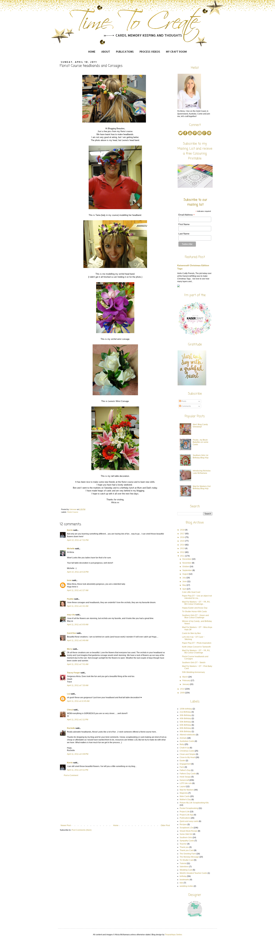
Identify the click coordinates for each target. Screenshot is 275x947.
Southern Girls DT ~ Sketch (193, 662)
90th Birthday (185, 731)
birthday (183, 876)
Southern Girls (186, 837)
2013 (182, 548)
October (186, 566)
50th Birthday (185, 722)
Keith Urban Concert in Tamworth (196, 647)
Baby (182, 744)
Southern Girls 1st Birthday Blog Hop (200, 456)
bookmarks (184, 880)
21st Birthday (185, 712)
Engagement (185, 764)
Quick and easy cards (189, 821)
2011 (182, 556)
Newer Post (66, 825)
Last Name (183, 233)
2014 (182, 545)
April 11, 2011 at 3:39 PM (77, 754)
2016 (182, 537)
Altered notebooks (187, 735)
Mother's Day (185, 799)
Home (91, 51)
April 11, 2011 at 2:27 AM (77, 590)
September (187, 570)
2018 (182, 530)
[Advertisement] (115, 800)
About (105, 51)
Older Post (165, 825)
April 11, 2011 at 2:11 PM (77, 719)
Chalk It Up (184, 748)
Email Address (186, 214)
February (186, 680)
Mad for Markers (187, 790)
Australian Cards (187, 741)
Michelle (70, 548)
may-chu (71, 615)
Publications (125, 51)
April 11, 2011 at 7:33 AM (77, 685)
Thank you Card (187, 850)
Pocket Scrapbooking (189, 808)
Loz (68, 694)
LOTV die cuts (186, 783)
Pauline (70, 599)
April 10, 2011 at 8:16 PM (77, 572)
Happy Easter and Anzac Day (194, 608)
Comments (186, 406)
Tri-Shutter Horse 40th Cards (194, 611)
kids (181, 883)
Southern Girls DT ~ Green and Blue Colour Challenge (195, 616)
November (187, 563)
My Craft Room (176, 51)
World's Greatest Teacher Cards (193, 873)
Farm (182, 767)
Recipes (183, 824)
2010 (182, 689)
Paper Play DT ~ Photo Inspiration (196, 643)
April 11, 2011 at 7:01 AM (77, 664)
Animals (183, 738)
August (185, 574)
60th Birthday (185, 725)
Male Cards (185, 796)
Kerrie (70, 530)
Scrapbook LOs (186, 828)
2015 (182, 541)
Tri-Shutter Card (187, 860)
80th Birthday (185, 728)
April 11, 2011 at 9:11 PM (77, 770)
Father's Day (185, 770)
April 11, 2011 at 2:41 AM (77, 606)
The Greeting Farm (188, 854)
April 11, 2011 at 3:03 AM (77, 624)
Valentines (184, 866)
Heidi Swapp (185, 777)
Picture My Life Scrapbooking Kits (194, 803)
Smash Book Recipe (188, 831)
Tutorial (183, 863)
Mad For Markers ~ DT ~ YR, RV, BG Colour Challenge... (196, 603)
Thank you (184, 847)
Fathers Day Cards (188, 774)
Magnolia (184, 793)
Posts (183, 401)
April (184, 589)
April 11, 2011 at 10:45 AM (78, 701)
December (187, 559)
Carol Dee (71, 633)
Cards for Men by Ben (191, 633)
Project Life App (186, 815)
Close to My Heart (187, 757)
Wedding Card (186, 870)
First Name (184, 224)
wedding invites (186, 886)
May (184, 585)
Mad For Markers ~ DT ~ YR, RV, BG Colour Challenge (196, 651)
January (186, 684)
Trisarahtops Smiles (173, 934)
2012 (182, 552)
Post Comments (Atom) (82, 830)
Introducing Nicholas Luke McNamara (202, 472)
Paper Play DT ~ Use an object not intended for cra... (197, 597)
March (185, 677)
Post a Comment (71, 775)
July (184, 578)
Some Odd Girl (186, 834)
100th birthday (186, 709)
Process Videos (150, 51)
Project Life (184, 811)
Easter (182, 760)
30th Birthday (185, 715)
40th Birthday (185, 718)
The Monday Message (189, 857)
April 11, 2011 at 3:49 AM (77, 640)
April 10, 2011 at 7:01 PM (77, 540)
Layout (183, 786)
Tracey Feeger (73, 673)
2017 (182, 534)
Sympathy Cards (187, 841)
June (184, 581)
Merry (69, 649)
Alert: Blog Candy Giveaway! (200, 425)
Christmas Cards (187, 751)
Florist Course (72, 512)
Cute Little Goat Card (191, 592)
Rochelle (71, 728)
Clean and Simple (187, 754)
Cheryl (70, 710)
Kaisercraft (184, 780)
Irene (69, 580)
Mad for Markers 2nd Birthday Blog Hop (202, 487)
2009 (182, 693)
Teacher (183, 844)
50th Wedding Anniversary (193, 672)
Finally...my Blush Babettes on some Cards (200, 442)
